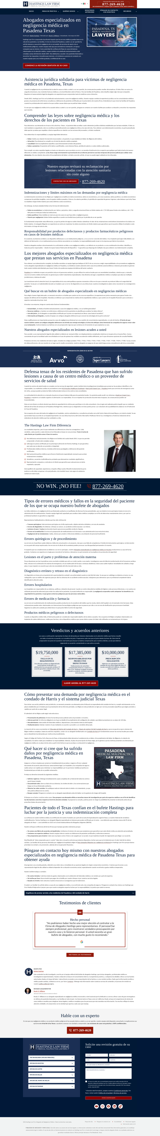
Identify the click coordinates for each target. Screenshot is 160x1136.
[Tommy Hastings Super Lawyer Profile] (101, 359)
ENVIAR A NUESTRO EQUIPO (108, 1098)
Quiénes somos (69, 11)
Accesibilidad (117, 1121)
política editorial (44, 984)
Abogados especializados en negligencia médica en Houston (93, 550)
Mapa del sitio (89, 1121)
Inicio (31, 11)
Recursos (127, 11)
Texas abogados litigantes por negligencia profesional (94, 842)
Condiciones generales (121, 1091)
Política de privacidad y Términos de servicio (112, 1093)
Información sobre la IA (129, 1124)
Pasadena (27, 272)
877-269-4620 (113, 4)
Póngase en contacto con (103, 1121)
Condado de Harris (93, 731)
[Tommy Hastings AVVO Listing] (58, 360)
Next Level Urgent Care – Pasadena (97, 388)
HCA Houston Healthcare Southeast (73, 388)
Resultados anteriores (89, 11)
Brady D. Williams (54, 35)
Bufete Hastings (34, 35)
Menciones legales (130, 1121)
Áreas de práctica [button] (49, 11)
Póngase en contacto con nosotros (109, 11)
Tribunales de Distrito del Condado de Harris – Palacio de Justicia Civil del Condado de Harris (79, 729)
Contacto (70, 981)
